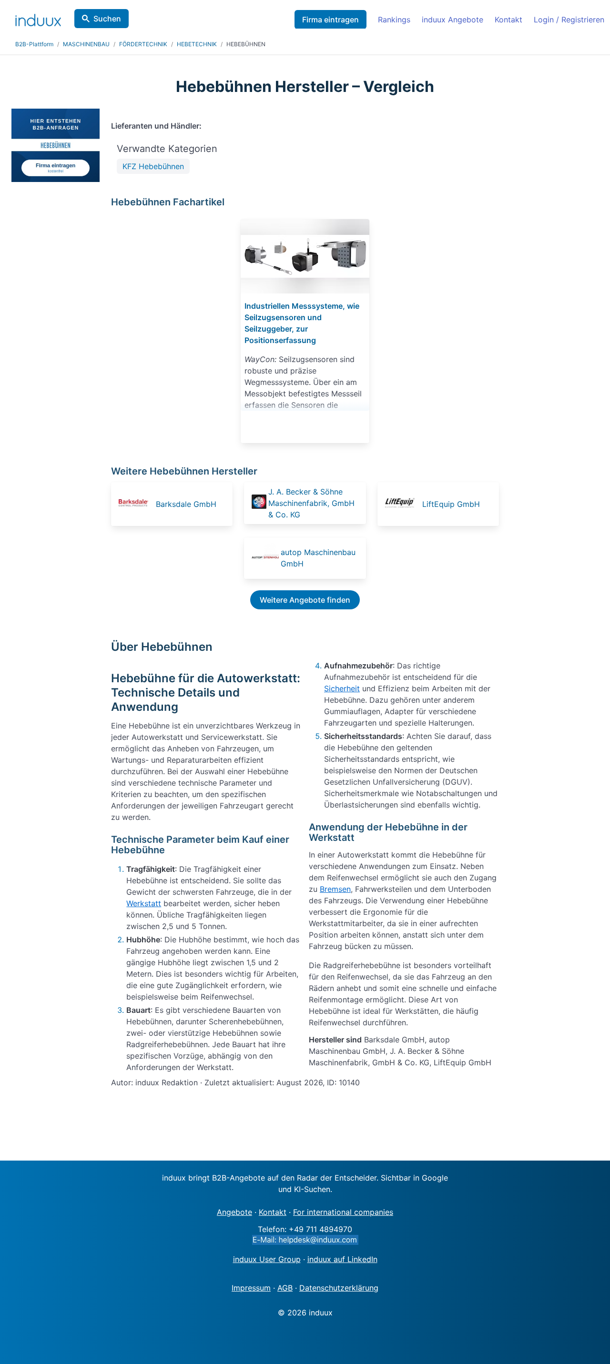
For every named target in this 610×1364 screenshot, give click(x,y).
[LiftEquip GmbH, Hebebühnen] (402, 504)
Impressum (251, 1288)
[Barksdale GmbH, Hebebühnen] (136, 504)
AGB (285, 1288)
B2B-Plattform (34, 44)
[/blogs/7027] (305, 256)
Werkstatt (143, 903)
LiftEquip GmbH (451, 504)
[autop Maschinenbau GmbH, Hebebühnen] (265, 558)
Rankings (394, 19)
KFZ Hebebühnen (153, 166)
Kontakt (508, 19)
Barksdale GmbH (186, 504)
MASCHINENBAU (86, 44)
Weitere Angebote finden (305, 600)
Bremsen (335, 889)
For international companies (343, 1212)
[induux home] (38, 18)
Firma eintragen (330, 19)
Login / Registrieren (569, 19)
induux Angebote (452, 19)
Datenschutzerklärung (338, 1288)
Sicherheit (342, 688)
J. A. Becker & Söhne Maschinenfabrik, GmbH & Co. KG (311, 503)
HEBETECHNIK (197, 44)
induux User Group (267, 1259)
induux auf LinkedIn (342, 1259)
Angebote (234, 1212)
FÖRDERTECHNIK (143, 44)
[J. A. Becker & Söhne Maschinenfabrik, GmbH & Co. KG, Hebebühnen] (259, 503)
